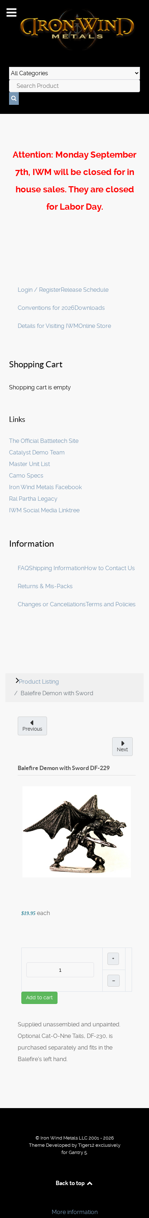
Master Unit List (29, 464)
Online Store (94, 325)
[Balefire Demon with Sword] (76, 831)
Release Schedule (84, 289)
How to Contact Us (109, 568)
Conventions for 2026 (46, 307)
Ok (8, 1199)
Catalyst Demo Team (37, 452)
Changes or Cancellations (52, 604)
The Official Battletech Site (43, 440)
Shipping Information (56, 568)
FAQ (23, 568)
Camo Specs (26, 475)
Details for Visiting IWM (48, 325)
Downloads (89, 307)
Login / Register (39, 289)
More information (75, 1212)
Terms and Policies (111, 604)
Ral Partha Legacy (33, 498)
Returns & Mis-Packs (45, 586)
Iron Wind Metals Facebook (45, 487)
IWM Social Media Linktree (44, 510)
